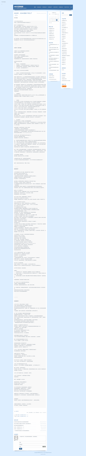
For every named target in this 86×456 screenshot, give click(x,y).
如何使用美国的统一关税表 (54, 70)
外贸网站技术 (44, 7)
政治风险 (63, 62)
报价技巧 (63, 34)
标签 (71, 7)
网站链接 (21, 444)
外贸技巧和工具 (66, 7)
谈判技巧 (63, 64)
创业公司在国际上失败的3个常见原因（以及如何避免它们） (22, 423)
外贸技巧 (64, 29)
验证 (20, 446)
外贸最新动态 (61, 7)
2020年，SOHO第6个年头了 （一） (22, 414)
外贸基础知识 (39, 7)
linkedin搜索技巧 (65, 27)
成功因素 (63, 57)
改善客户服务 (64, 50)
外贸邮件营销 (55, 7)
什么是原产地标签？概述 (53, 47)
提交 (20, 448)
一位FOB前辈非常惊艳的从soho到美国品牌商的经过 (21, 430)
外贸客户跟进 (64, 48)
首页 (35, 7)
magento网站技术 (65, 43)
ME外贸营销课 (18, 7)
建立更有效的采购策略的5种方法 (19, 425)
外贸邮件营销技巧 (65, 32)
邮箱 (20, 442)
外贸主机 (63, 22)
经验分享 (17, 411)
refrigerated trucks (51, 77)
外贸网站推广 (50, 7)
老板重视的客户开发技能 (66, 55)
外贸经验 (63, 36)
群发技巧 (63, 25)
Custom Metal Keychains (52, 79)
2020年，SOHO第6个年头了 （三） (22, 416)
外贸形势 (63, 41)
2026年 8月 (54, 12)
